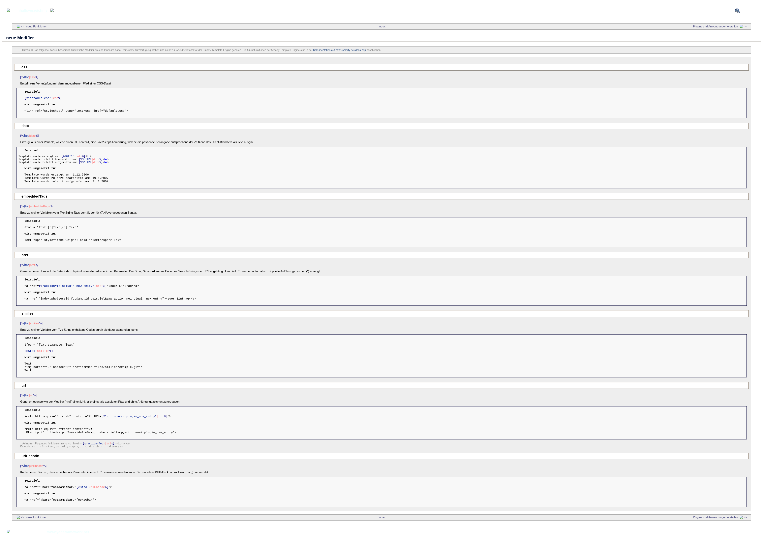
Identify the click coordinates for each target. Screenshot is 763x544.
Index (382, 26)
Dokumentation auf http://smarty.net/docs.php (339, 49)
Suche (747, 11)
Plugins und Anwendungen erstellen (716, 26)
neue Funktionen (36, 26)
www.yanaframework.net (68, 532)
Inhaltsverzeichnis (31, 11)
